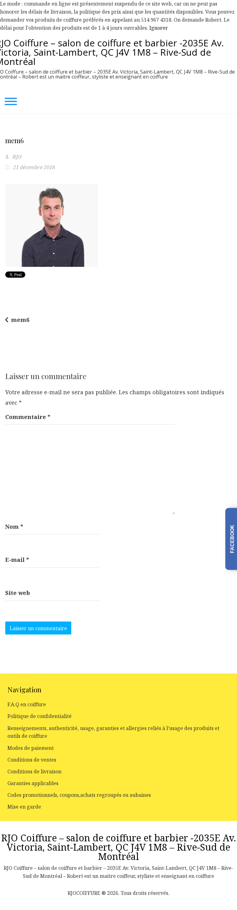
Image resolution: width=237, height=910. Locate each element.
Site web (17, 592)
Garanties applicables (32, 783)
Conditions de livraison (34, 771)
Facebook (232, 539)
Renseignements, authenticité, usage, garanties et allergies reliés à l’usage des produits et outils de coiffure (113, 732)
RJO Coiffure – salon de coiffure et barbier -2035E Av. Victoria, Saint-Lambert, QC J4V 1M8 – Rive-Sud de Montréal (118, 847)
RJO (16, 156)
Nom (14, 526)
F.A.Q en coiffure (26, 704)
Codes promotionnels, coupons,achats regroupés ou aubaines (79, 795)
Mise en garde (24, 806)
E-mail (17, 559)
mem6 (20, 319)
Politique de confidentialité (39, 716)
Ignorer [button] (158, 27)
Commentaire (27, 417)
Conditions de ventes (31, 759)
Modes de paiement (30, 748)
